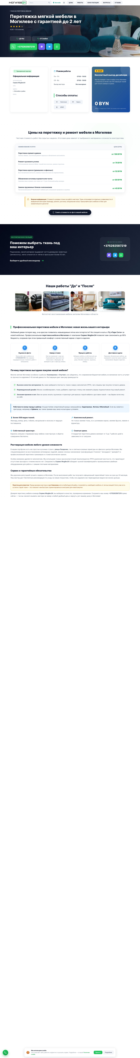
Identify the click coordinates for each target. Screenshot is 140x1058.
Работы (80, 2)
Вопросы (106, 2)
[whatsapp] (57, 46)
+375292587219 (26, 46)
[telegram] (49, 46)
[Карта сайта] (64, 3)
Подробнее (108, 1052)
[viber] (41, 46)
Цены (71, 2)
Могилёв (58, 2)
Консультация (93, 2)
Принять (98, 1052)
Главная (13, 11)
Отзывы (118, 2)
